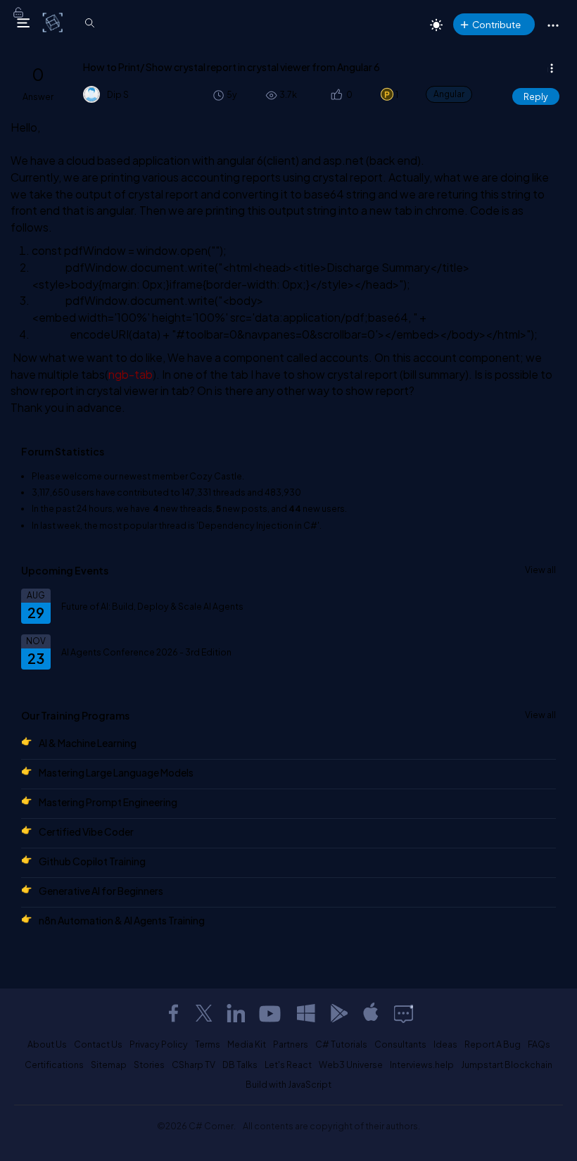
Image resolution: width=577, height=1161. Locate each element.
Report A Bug (492, 1044)
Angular (448, 94)
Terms (207, 1044)
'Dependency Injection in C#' (257, 525)
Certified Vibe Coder (86, 831)
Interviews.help (422, 1064)
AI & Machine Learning (88, 742)
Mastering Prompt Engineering (108, 802)
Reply (536, 96)
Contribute (496, 24)
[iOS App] (371, 1013)
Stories (149, 1064)
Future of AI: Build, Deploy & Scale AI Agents (152, 606)
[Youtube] (271, 1013)
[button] (336, 94)
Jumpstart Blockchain (506, 1064)
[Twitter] (204, 1013)
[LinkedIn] (236, 1013)
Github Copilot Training (92, 861)
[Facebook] (173, 1013)
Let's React (288, 1064)
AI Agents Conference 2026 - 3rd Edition (146, 652)
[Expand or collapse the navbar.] (23, 22)
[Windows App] (306, 1013)
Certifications (54, 1064)
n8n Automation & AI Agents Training (122, 920)
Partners (290, 1044)
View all (540, 569)
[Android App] (338, 1013)
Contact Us (98, 1044)
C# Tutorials (341, 1044)
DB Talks (240, 1064)
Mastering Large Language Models (116, 772)
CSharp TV (193, 1064)
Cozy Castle (215, 476)
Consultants (400, 1044)
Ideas (445, 1044)
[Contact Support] (403, 1013)
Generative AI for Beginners (101, 890)
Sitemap (109, 1064)
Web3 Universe (351, 1064)
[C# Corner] (54, 22)
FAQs (539, 1044)
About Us (47, 1044)
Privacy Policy (158, 1044)
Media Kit (246, 1044)
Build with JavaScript (288, 1084)
